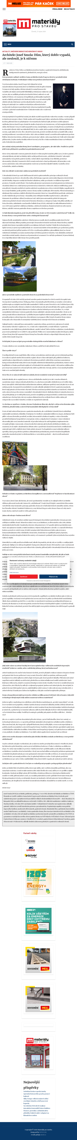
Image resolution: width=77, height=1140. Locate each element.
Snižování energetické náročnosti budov (26, 51)
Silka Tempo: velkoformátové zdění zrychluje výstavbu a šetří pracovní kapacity (35, 1101)
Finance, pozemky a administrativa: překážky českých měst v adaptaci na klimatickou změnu (36, 1113)
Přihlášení (57, 9)
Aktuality (6, 51)
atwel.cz (43, 1135)
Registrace (69, 9)
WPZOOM (43, 1132)
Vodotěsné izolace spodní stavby (34, 1091)
